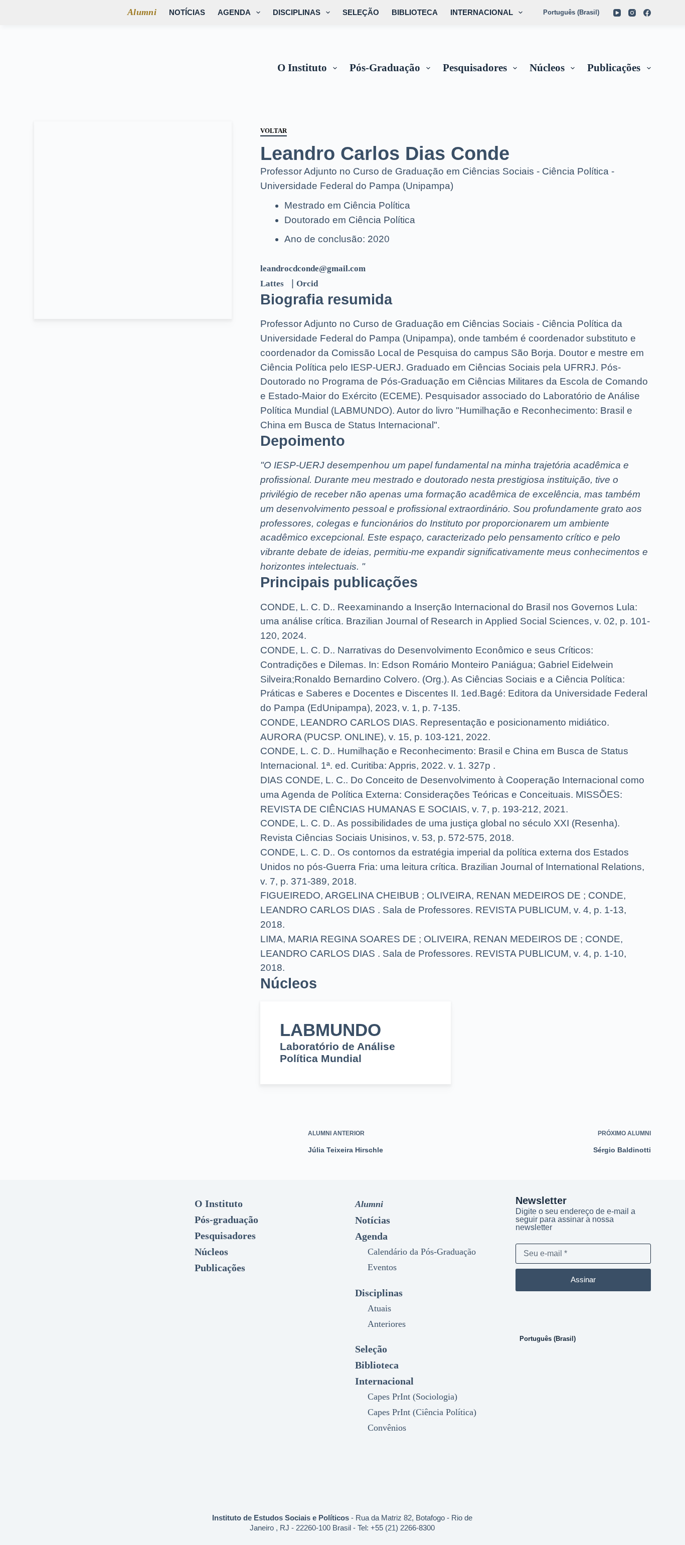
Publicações (613, 68)
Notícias (187, 12)
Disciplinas (296, 12)
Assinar (583, 1279)
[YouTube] (617, 13)
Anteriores (387, 1324)
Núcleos (547, 68)
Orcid (307, 283)
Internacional (481, 12)
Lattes (272, 283)
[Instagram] (632, 13)
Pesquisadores (475, 68)
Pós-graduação (385, 68)
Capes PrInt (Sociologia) (412, 1397)
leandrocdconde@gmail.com (313, 268)
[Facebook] (647, 13)
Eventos (382, 1267)
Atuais (379, 1308)
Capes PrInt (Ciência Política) (422, 1412)
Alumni (141, 12)
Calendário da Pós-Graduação (422, 1252)
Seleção (360, 12)
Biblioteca (415, 12)
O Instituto (302, 68)
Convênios (387, 1428)
